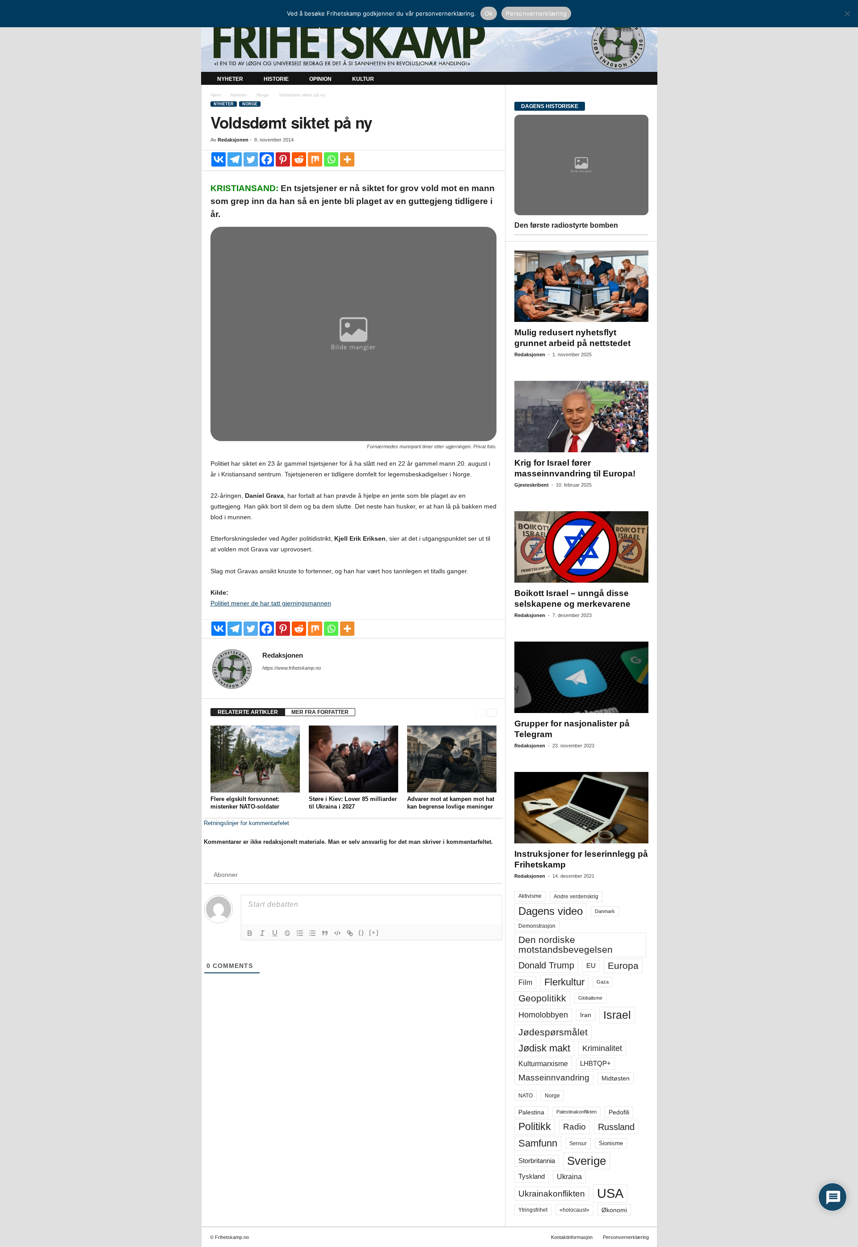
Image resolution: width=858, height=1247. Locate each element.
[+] (374, 932)
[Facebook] (267, 159)
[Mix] (315, 159)
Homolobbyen (543, 1014)
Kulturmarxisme (543, 1064)
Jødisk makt (544, 1048)
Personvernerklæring (626, 1237)
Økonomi (614, 1210)
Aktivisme (530, 896)
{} (361, 932)
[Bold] (250, 933)
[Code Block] (337, 933)
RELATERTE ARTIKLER (248, 712)
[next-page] (491, 712)
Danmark (605, 911)
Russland (616, 1127)
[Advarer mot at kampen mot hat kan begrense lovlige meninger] (451, 759)
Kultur (363, 79)
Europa (623, 965)
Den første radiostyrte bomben (566, 225)
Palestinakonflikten (576, 1111)
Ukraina (569, 1176)
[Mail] (267, 680)
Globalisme (590, 998)
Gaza (603, 981)
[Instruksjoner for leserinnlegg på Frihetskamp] (581, 807)
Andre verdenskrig (576, 896)
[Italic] (262, 933)
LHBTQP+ (595, 1063)
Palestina (531, 1112)
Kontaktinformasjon (572, 1237)
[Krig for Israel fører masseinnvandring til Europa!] (581, 416)
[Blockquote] (325, 933)
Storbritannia (536, 1160)
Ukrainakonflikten (551, 1193)
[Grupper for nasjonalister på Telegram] (581, 677)
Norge (263, 94)
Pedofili (619, 1112)
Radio (574, 1126)
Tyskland (531, 1176)
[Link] (350, 933)
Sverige (586, 1161)
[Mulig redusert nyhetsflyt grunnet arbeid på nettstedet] (581, 286)
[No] (846, 13)
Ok (489, 13)
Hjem (215, 94)
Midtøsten (615, 1078)
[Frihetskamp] (429, 42)
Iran (585, 1014)
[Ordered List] (300, 933)
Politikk (534, 1126)
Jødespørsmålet (553, 1032)
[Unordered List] (312, 933)
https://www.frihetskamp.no (291, 668)
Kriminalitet (602, 1048)
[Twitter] (251, 159)
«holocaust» (574, 1210)
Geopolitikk (542, 998)
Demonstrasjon (536, 926)
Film (525, 982)
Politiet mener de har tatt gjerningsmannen (270, 603)
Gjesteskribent (531, 485)
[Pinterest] (283, 159)
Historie (276, 79)
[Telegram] (234, 159)
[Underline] (275, 933)
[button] (644, 79)
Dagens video (550, 911)
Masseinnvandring (553, 1077)
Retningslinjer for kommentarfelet (246, 823)
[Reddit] (299, 159)
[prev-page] (480, 712)
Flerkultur (564, 982)
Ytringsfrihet (532, 1210)
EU (591, 965)
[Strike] (287, 933)
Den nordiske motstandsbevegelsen (565, 944)
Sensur (578, 1143)
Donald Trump (546, 965)
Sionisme (611, 1143)
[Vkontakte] (218, 159)
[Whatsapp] (331, 159)
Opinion (320, 79)
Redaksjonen (233, 139)
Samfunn (537, 1143)
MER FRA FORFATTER (320, 712)
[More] (347, 159)
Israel (617, 1015)
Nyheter (230, 79)
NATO (525, 1096)
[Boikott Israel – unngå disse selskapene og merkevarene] (581, 547)
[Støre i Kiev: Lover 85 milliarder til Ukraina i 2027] (353, 759)
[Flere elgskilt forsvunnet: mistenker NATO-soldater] (255, 759)
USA (610, 1193)
